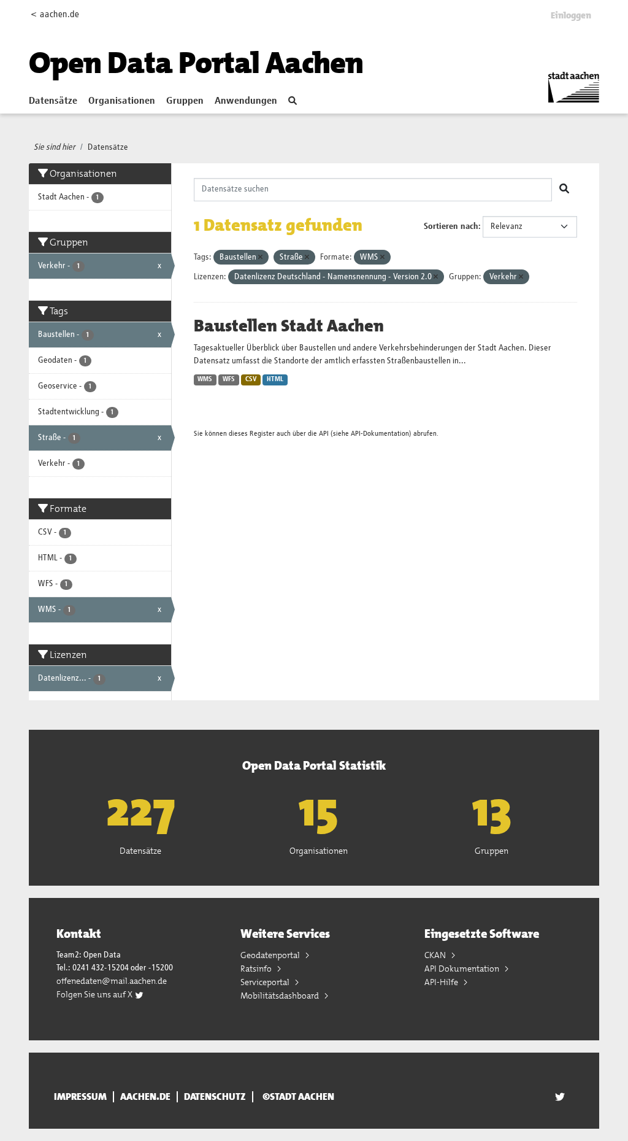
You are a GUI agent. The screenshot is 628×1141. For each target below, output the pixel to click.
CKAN (436, 955)
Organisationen (121, 101)
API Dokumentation (462, 968)
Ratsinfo (257, 968)
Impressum (80, 1096)
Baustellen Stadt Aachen (289, 326)
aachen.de (145, 1096)
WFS (229, 379)
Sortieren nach (451, 226)
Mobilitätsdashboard (280, 995)
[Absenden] (564, 189)
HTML (275, 379)
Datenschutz (215, 1096)
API (324, 434)
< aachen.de (55, 14)
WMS (204, 379)
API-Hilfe (442, 982)
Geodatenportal (271, 955)
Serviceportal (265, 982)
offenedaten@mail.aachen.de (111, 980)
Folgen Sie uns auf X (95, 994)
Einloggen (571, 15)
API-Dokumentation (380, 434)
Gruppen (185, 101)
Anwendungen (246, 101)
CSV (251, 379)
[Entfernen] (260, 257)
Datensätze (53, 101)
